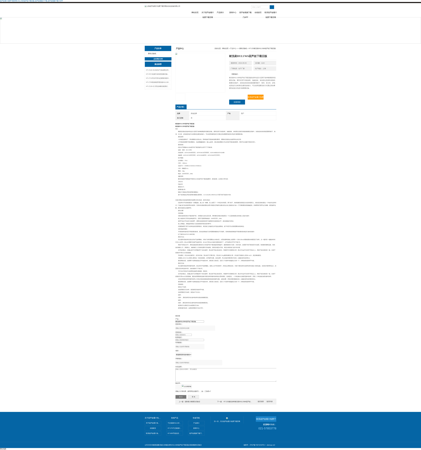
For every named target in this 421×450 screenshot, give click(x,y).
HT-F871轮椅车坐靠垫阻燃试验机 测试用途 (158, 74)
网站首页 (195, 12)
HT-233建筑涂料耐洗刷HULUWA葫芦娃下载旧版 (240, 401)
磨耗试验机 (152, 53)
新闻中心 (232, 12)
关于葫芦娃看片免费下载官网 (208, 14)
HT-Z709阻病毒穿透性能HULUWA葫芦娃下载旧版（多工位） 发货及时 (158, 82)
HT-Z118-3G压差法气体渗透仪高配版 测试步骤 (158, 70)
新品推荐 (158, 64)
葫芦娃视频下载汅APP (245, 14)
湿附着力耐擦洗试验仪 (192, 401)
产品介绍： (181, 107)
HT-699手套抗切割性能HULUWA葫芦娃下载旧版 (175, 433)
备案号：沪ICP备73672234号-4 (254, 445)
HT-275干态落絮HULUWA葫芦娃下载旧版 (175, 428)
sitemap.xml (271, 445)
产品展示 (220, 12)
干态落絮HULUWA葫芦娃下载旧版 (175, 423)
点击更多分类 (158, 59)
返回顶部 (261, 401)
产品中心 (233, 48)
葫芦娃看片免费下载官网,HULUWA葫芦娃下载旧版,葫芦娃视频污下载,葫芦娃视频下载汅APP (31, 1)
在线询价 (237, 102)
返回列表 (270, 401)
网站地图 (3, 449)
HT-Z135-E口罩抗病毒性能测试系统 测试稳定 (158, 86)
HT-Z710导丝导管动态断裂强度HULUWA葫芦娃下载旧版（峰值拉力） (158, 78)
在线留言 (258, 12)
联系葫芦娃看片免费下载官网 (271, 14)
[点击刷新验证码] (187, 386)
